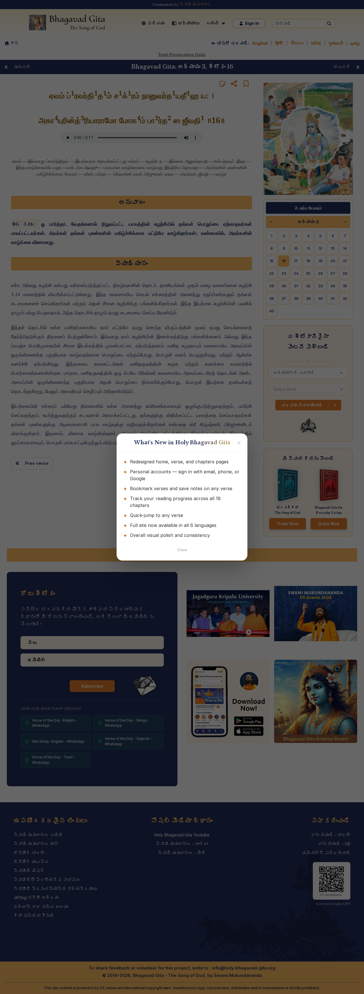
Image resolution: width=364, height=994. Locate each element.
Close (182, 550)
